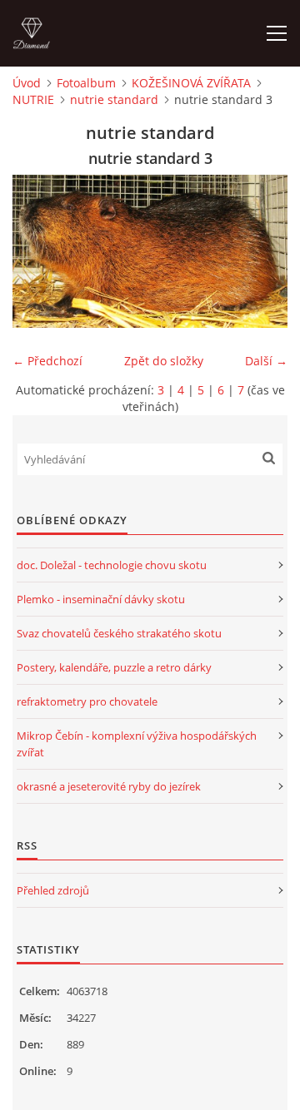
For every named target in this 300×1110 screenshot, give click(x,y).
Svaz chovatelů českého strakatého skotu (119, 633)
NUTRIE (33, 99)
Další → (266, 361)
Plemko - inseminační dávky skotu (101, 599)
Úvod (26, 83)
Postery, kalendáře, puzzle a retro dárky (114, 667)
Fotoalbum (86, 83)
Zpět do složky (163, 361)
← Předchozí (47, 361)
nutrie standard (114, 99)
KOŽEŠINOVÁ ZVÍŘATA (191, 83)
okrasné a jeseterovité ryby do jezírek (109, 786)
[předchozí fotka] (39, 251)
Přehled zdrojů (53, 890)
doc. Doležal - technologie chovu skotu (112, 564)
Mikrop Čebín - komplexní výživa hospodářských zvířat (137, 744)
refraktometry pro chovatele (87, 701)
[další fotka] (260, 251)
